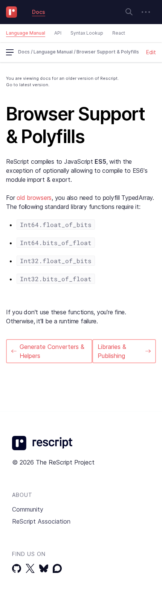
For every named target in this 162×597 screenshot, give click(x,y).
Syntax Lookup (86, 33)
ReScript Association (41, 521)
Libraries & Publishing (112, 351)
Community (27, 509)
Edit (151, 52)
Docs (38, 12)
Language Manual (25, 33)
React (118, 33)
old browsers (34, 197)
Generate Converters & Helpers (52, 351)
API (57, 33)
